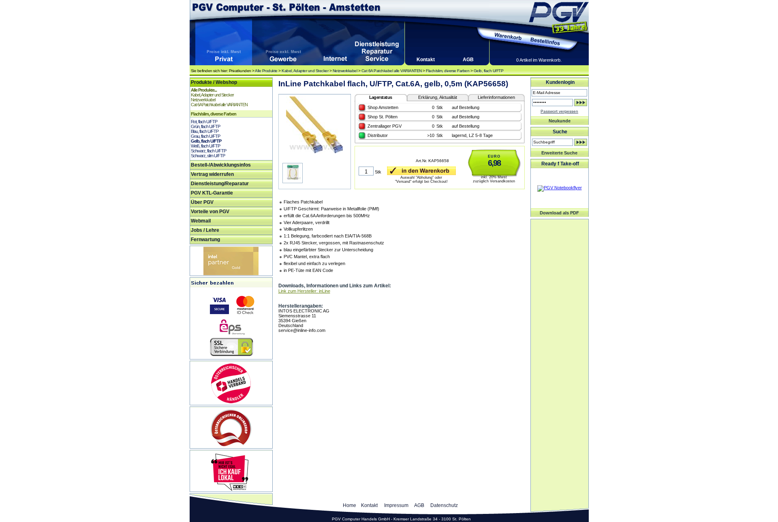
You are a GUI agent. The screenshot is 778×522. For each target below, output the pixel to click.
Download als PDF (559, 212)
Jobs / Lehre (205, 230)
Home (349, 505)
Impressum (396, 505)
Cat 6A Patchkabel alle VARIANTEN (391, 70)
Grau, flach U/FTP (205, 136)
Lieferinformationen (496, 97)
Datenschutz (444, 505)
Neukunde (560, 120)
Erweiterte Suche (559, 152)
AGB (468, 59)
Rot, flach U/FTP (204, 121)
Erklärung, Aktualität (437, 97)
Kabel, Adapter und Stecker (305, 70)
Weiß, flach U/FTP (205, 145)
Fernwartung (205, 239)
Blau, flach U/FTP (204, 131)
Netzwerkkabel (345, 70)
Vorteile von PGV (210, 211)
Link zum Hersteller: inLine (304, 291)
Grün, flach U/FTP (205, 126)
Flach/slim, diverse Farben (447, 70)
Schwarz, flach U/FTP (208, 150)
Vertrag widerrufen (212, 174)
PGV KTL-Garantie (212, 193)
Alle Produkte (266, 70)
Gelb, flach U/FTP (489, 70)
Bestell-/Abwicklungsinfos (221, 165)
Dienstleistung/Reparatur (220, 183)
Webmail (201, 221)
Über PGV (202, 202)
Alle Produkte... (204, 90)
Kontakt (426, 59)
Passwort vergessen (559, 111)
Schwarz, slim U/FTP (208, 155)
